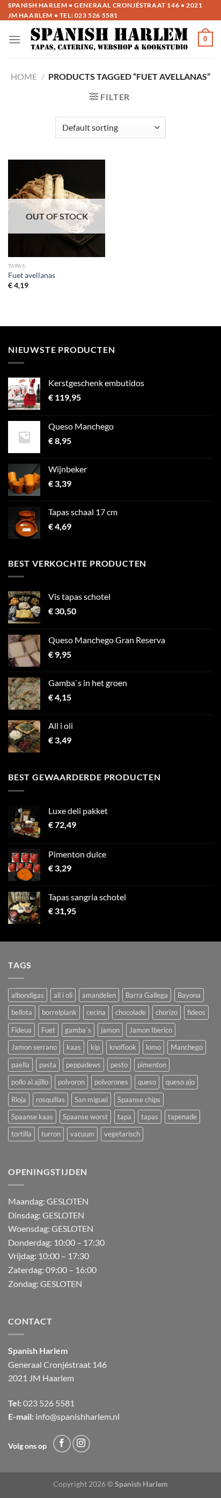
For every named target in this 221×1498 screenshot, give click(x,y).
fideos (196, 1012)
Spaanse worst (85, 1116)
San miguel (91, 1099)
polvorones (111, 1082)
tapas (149, 1116)
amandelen (99, 995)
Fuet (48, 1030)
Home (24, 76)
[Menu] (14, 39)
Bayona (189, 995)
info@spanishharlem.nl (77, 1416)
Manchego (187, 1047)
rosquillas (50, 1099)
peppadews (83, 1064)
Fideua (21, 1030)
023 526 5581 (96, 15)
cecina (96, 1012)
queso (147, 1082)
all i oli (63, 995)
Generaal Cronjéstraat (49, 1364)
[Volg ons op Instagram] (81, 1443)
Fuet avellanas (31, 275)
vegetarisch (122, 1134)
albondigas (27, 995)
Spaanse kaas (32, 1116)
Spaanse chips (138, 1099)
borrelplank (59, 1012)
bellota (21, 1012)
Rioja (18, 1099)
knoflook (122, 1047)
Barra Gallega (147, 995)
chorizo (167, 1012)
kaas (74, 1047)
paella (20, 1064)
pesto (119, 1064)
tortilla (21, 1134)
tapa (124, 1116)
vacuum (82, 1134)
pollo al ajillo (29, 1082)
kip (95, 1047)
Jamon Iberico (150, 1030)
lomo (153, 1047)
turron (51, 1134)
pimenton (151, 1064)
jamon (110, 1030)
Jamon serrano (34, 1047)
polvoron (71, 1082)
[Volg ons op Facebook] (62, 1443)
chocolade (130, 1012)
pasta (47, 1064)
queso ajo (180, 1082)
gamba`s (78, 1030)
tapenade (182, 1116)
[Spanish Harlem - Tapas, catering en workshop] (109, 39)
